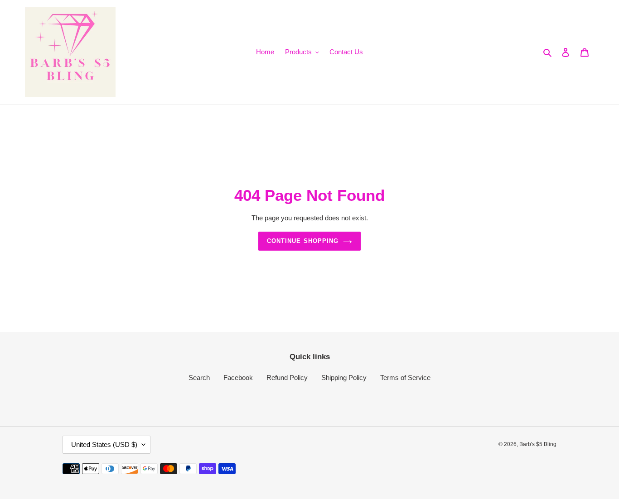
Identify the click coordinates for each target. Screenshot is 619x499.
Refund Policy (287, 377)
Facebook (238, 377)
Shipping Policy (344, 377)
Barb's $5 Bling (537, 444)
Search (199, 377)
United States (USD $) (104, 444)
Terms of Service (405, 377)
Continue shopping (303, 241)
